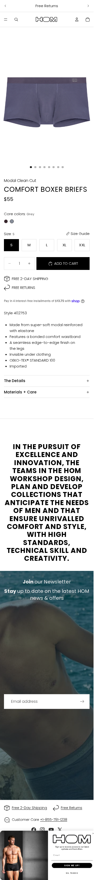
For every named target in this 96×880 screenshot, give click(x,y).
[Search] (16, 19)
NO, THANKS (72, 873)
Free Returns (23, 287)
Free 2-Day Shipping (30, 278)
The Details (14, 380)
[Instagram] (42, 830)
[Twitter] (60, 830)
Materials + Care (20, 392)
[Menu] (5, 19)
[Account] (76, 19)
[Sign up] (82, 701)
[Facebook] (34, 830)
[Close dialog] (93, 833)
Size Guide (80, 233)
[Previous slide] (5, 5)
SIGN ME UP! (72, 865)
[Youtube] (51, 830)
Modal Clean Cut (20, 180)
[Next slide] (88, 5)
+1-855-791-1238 (53, 819)
